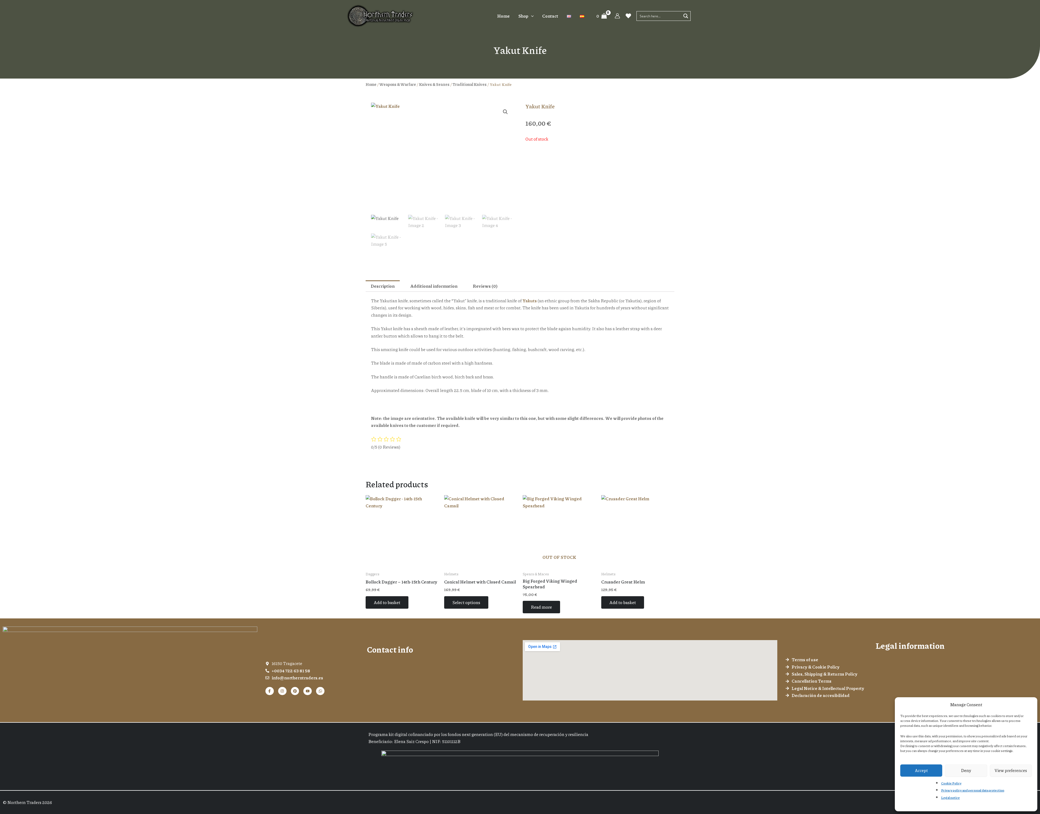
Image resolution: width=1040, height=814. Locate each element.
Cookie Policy (951, 783)
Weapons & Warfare (397, 84)
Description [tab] (383, 286)
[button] (531, 16)
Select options (466, 602)
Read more (541, 607)
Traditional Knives (470, 84)
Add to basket (387, 602)
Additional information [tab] (433, 286)
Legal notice (950, 797)
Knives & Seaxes (434, 84)
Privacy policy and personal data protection (972, 790)
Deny (966, 770)
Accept (921, 770)
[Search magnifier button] (685, 16)
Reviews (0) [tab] (485, 286)
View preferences (1010, 770)
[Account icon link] (617, 16)
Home (371, 84)
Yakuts (529, 300)
